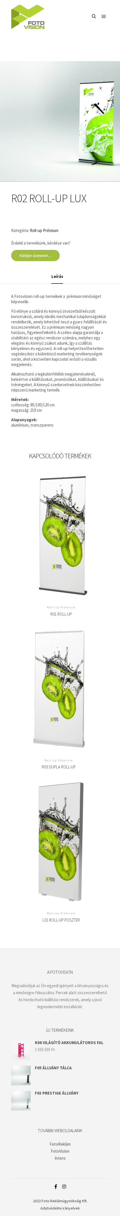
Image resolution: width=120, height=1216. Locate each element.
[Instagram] (64, 1186)
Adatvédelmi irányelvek (60, 1208)
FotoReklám (60, 1144)
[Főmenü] (104, 16)
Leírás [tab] (57, 276)
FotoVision (60, 1151)
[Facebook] (55, 1186)
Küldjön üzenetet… (35, 255)
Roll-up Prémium (44, 230)
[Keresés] (94, 16)
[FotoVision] (27, 16)
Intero (60, 1158)
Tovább (61, 530)
